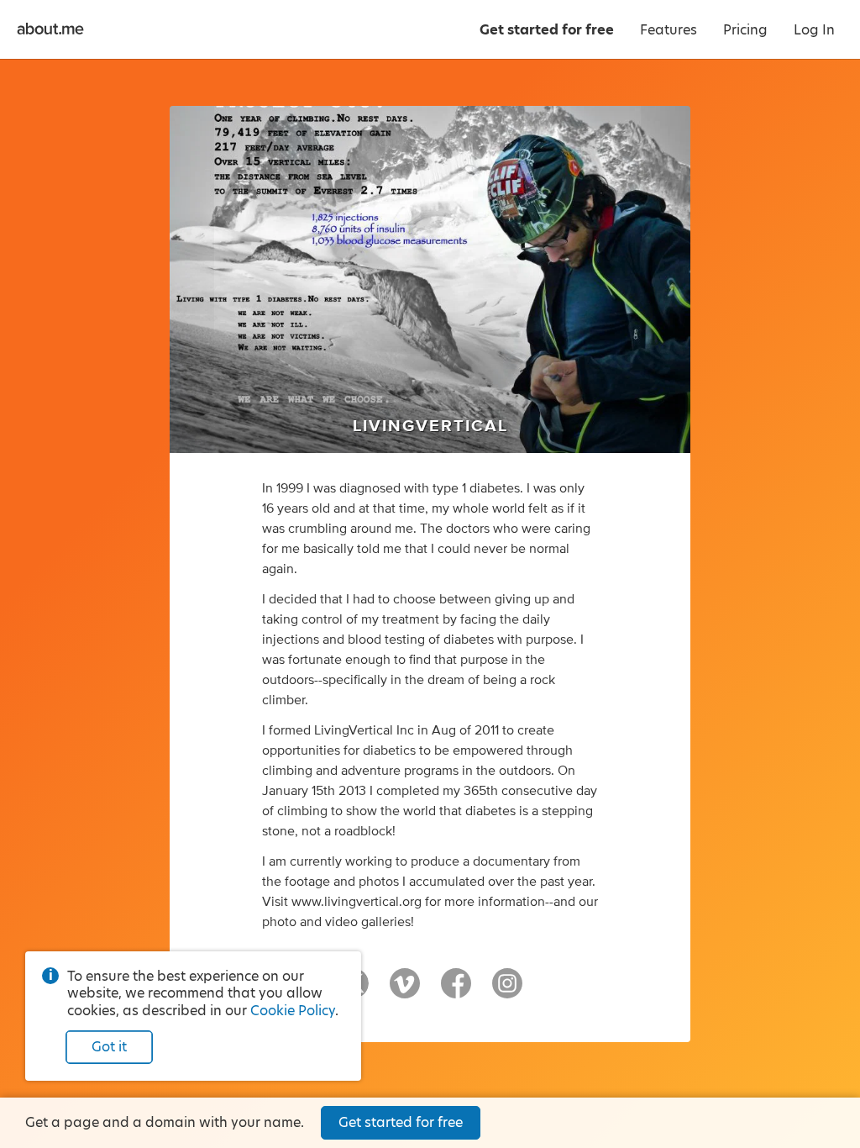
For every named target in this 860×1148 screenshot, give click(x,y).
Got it (109, 1046)
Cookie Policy (292, 1010)
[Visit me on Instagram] (507, 990)
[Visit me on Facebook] (456, 990)
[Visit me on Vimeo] (405, 990)
